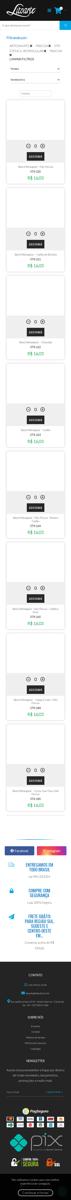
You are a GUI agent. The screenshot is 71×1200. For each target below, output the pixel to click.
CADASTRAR (53, 1092)
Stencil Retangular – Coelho (35, 430)
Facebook (21, 851)
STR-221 (35, 259)
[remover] (33, 46)
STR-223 (35, 434)
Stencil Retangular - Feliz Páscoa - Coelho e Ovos (35, 610)
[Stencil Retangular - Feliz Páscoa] (35, 120)
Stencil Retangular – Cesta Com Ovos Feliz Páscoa (35, 792)
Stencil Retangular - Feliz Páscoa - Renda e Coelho (35, 519)
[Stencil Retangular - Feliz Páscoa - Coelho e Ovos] (35, 562)
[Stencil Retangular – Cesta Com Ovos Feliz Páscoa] (35, 744)
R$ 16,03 (35, 178)
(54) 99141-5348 (37, 984)
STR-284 (35, 708)
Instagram (53, 851)
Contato (35, 1031)
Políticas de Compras (35, 1043)
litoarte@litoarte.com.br (38, 993)
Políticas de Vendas (35, 1037)
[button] (59, 10)
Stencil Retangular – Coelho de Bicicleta (35, 254)
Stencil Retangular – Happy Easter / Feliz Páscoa (35, 701)
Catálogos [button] (35, 1048)
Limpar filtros (21, 59)
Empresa (35, 1026)
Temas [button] (14, 69)
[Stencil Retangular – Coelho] (35, 383)
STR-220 (35, 171)
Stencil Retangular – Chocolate (35, 342)
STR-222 (35, 347)
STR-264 (35, 526)
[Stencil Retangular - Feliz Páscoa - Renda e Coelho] (35, 471)
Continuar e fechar (35, 1192)
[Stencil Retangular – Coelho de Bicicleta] (35, 208)
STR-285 (35, 798)
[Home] (21, 10)
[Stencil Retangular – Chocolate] (35, 296)
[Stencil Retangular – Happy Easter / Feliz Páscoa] (35, 653)
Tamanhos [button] (17, 79)
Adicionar (35, 156)
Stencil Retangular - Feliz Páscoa (35, 166)
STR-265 (35, 616)
